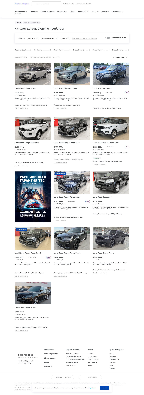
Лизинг (90, 365)
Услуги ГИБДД (93, 359)
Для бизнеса (92, 362)
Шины (72, 11)
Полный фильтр (119, 38)
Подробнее (91, 388)
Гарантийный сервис (73, 356)
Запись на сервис (47, 11)
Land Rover (31, 38)
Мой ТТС (113, 362)
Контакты (18, 14)
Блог (111, 365)
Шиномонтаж (71, 365)
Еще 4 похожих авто (60, 108)
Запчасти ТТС (83, 11)
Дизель (64, 38)
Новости (113, 356)
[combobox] (120, 57)
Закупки (112, 368)
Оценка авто (62, 11)
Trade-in (90, 353)
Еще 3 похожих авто (21, 166)
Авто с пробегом (51, 354)
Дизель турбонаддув (48, 38)
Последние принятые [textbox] (120, 57)
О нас (112, 353)
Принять (104, 388)
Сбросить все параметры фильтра (84, 38)
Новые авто (49, 350)
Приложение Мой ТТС (84, 4)
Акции (46, 362)
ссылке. (121, 385)
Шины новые (49, 358)
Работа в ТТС (68, 4)
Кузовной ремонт (72, 362)
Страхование (92, 356)
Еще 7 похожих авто (21, 108)
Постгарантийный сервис (75, 359)
